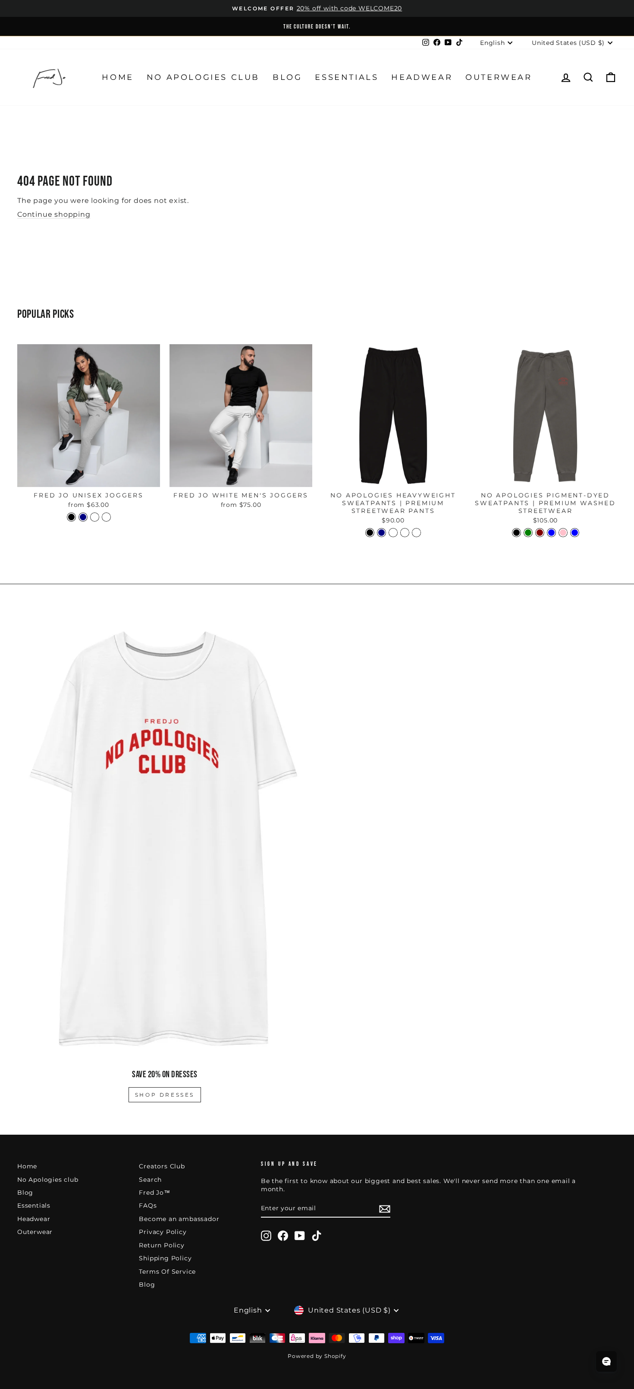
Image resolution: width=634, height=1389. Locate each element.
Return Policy (161, 1245)
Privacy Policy (162, 1231)
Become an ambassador (179, 1218)
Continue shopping (54, 214)
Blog (287, 77)
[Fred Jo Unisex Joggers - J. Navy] (83, 517)
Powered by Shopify (317, 1356)
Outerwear (498, 77)
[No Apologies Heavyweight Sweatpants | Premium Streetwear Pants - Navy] (381, 532)
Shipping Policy (165, 1258)
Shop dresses (165, 1095)
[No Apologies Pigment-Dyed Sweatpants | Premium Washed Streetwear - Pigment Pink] (563, 532)
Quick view (89, 477)
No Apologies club (203, 77)
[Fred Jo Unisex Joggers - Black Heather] (95, 517)
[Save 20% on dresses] (164, 838)
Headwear (421, 77)
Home (117, 77)
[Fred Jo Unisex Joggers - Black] (71, 517)
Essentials (346, 77)
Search (150, 1179)
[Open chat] (606, 1361)
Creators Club (162, 1166)
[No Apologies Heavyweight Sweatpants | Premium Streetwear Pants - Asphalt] (393, 532)
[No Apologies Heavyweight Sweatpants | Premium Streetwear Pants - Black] (370, 532)
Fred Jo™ (154, 1192)
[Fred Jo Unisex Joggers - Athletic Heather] (106, 517)
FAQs (148, 1205)
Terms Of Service (167, 1271)
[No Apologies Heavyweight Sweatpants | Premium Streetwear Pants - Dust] (405, 532)
